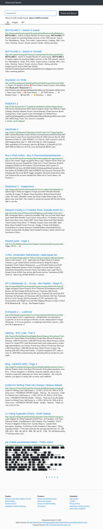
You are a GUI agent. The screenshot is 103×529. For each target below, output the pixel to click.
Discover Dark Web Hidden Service (18, 499)
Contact (72, 501)
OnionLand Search (13, 2)
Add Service (74, 499)
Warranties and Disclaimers (80, 506)
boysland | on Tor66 (15, 80)
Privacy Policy (75, 504)
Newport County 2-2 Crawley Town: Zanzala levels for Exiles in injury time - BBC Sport (51, 210)
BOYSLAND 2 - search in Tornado (23, 51)
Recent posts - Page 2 (17, 241)
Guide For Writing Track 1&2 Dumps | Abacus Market (33, 385)
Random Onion (10, 504)
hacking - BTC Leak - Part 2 (20, 333)
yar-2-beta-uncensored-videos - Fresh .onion (29, 442)
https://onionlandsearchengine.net (58, 525)
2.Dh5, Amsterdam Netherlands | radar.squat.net (31, 255)
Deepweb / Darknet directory (15, 506)
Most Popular (10, 501)
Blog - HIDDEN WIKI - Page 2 (21, 364)
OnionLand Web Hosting (46, 504)
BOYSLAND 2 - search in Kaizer (22, 30)
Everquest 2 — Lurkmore (18, 312)
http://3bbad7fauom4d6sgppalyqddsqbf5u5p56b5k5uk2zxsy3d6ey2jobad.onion (58, 522)
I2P (22, 22)
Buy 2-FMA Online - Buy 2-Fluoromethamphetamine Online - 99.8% (41, 155)
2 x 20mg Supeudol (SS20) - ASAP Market (28, 413)
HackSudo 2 (11, 129)
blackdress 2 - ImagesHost (19, 186)
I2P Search (41, 506)
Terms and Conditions (78, 509)
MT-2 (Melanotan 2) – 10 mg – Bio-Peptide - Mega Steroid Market (40, 283)
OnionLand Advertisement (46, 499)
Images (15, 22)
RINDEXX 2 (11, 103)
